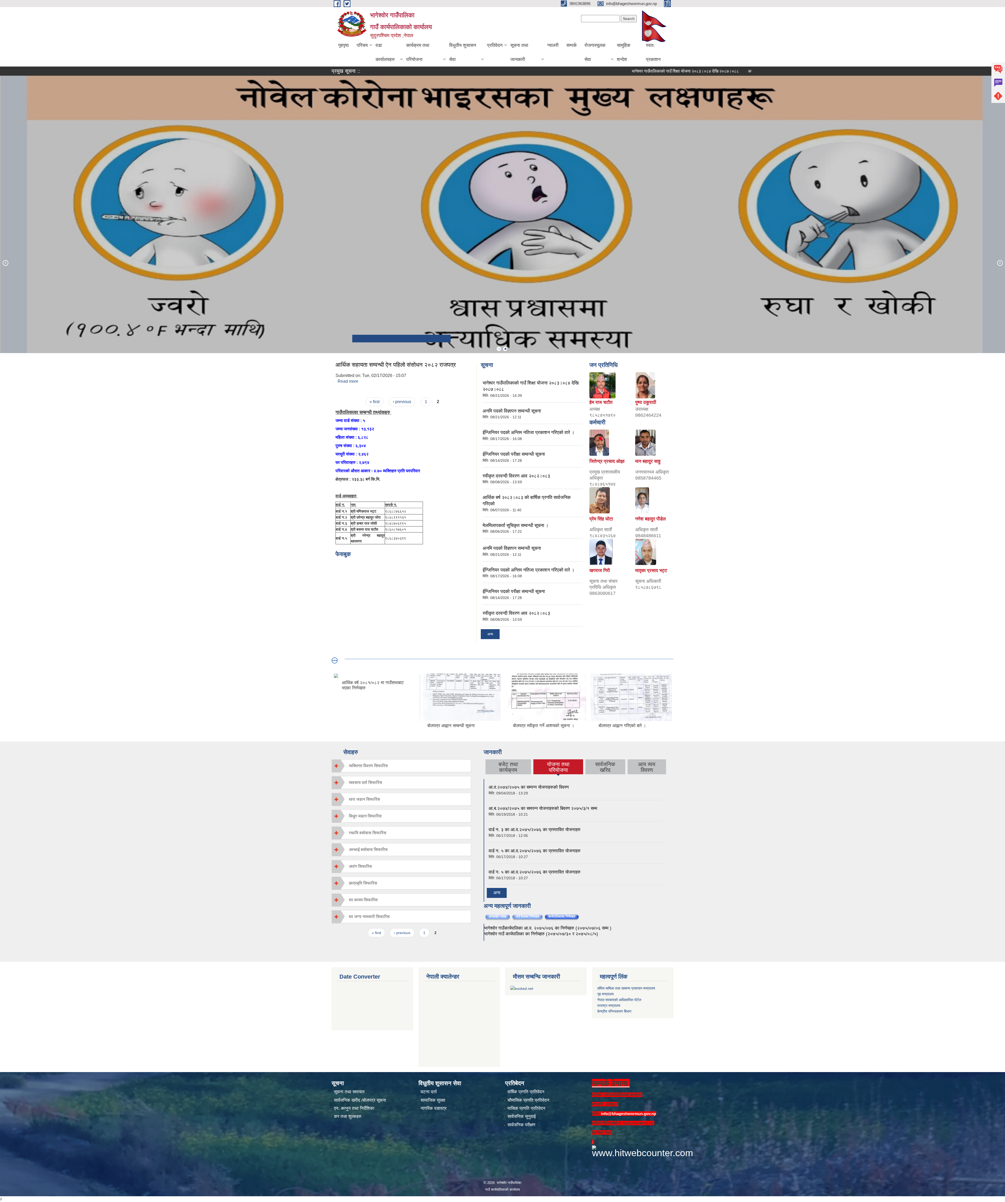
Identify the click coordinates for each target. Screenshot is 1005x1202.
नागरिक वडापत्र (433, 1108)
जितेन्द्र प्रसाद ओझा (606, 461)
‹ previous (402, 401)
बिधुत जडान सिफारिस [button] (365, 816)
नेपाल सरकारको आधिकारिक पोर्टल (619, 1000)
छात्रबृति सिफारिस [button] (363, 883)
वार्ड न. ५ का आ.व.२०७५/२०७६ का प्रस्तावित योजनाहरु (534, 850)
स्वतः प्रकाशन (653, 52)
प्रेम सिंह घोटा (601, 519)
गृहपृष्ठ (343, 45)
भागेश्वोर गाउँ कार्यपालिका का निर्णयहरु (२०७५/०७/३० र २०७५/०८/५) (541, 933)
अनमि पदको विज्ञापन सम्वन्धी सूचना (720, 71)
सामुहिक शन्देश (623, 52)
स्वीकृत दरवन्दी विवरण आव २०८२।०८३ (516, 476)
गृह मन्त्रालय (605, 994)
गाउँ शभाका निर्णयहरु (527, 916)
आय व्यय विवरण (646, 767)
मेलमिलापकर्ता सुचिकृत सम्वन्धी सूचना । (516, 525)
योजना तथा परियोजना (558, 767)
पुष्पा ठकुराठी (645, 402)
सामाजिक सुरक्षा (433, 1100)
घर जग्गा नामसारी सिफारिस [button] (369, 916)
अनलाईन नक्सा (497, 916)
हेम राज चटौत (600, 402)
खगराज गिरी (599, 570)
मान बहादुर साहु (648, 461)
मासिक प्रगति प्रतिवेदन (526, 1108)
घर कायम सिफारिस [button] (363, 900)
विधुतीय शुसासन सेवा (462, 52)
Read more (348, 381)
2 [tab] (505, 349)
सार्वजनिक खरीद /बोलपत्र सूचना (360, 1100)
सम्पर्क (571, 45)
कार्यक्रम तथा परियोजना (417, 52)
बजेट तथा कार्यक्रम (508, 767)
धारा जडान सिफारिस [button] (364, 799)
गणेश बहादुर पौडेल (650, 519)
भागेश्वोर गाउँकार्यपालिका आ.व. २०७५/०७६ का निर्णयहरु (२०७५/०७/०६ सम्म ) (547, 928)
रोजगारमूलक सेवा (594, 52)
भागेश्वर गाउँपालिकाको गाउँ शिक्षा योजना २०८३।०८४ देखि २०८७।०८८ (630, 71)
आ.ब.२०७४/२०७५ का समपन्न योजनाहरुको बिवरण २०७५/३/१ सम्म (543, 808)
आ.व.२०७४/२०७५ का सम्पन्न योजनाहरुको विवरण (529, 787)
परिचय (362, 45)
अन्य (490, 634)
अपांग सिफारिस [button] (360, 866)
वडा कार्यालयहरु (385, 52)
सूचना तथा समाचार (349, 1091)
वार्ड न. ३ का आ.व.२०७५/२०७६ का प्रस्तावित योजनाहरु (534, 829)
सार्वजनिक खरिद (605, 767)
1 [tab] (499, 349)
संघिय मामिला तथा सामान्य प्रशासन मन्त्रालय (626, 988)
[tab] (401, 766)
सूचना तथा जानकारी (519, 52)
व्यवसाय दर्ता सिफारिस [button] (365, 782)
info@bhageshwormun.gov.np (628, 1113)
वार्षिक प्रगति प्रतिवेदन (525, 1091)
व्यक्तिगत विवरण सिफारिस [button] (368, 766)
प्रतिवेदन (494, 45)
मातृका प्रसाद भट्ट (651, 570)
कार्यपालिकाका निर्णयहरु (563, 916)
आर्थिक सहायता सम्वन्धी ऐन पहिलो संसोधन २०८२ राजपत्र (396, 364)
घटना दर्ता (429, 1091)
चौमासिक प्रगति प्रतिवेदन (528, 1100)
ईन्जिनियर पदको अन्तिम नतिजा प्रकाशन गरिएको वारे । (528, 432)
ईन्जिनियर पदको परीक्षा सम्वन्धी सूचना (514, 454)
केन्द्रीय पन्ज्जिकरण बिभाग (614, 1011)
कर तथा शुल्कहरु (347, 1116)
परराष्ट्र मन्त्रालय (608, 1005)
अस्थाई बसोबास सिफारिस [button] (368, 849)
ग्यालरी (553, 45)
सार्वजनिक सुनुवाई (521, 1116)
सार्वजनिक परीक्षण (521, 1124)
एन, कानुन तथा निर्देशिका (354, 1108)
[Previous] (5, 262)
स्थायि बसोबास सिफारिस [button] (367, 833)
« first (374, 401)
